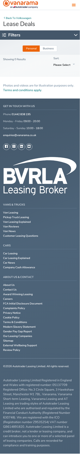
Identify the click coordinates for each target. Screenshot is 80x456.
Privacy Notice (12, 313)
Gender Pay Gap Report (17, 331)
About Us (9, 285)
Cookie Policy (11, 317)
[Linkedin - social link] (21, 147)
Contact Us (10, 289)
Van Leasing (10, 212)
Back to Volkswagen (18, 18)
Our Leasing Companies (17, 336)
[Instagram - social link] (14, 147)
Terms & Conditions (15, 322)
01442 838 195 (21, 114)
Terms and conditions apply (22, 90)
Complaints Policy (14, 308)
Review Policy (11, 350)
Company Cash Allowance (19, 267)
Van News (9, 231)
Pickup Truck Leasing (16, 217)
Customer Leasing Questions (20, 235)
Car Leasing (10, 253)
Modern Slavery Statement (19, 326)
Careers (8, 299)
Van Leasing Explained (17, 222)
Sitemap (8, 340)
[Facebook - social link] (6, 147)
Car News (9, 262)
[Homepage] (20, 5)
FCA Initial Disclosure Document (22, 303)
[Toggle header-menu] (73, 4)
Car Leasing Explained (16, 258)
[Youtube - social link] (29, 147)
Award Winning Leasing (18, 294)
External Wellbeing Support (20, 345)
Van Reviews (11, 226)
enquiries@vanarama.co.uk (19, 135)
